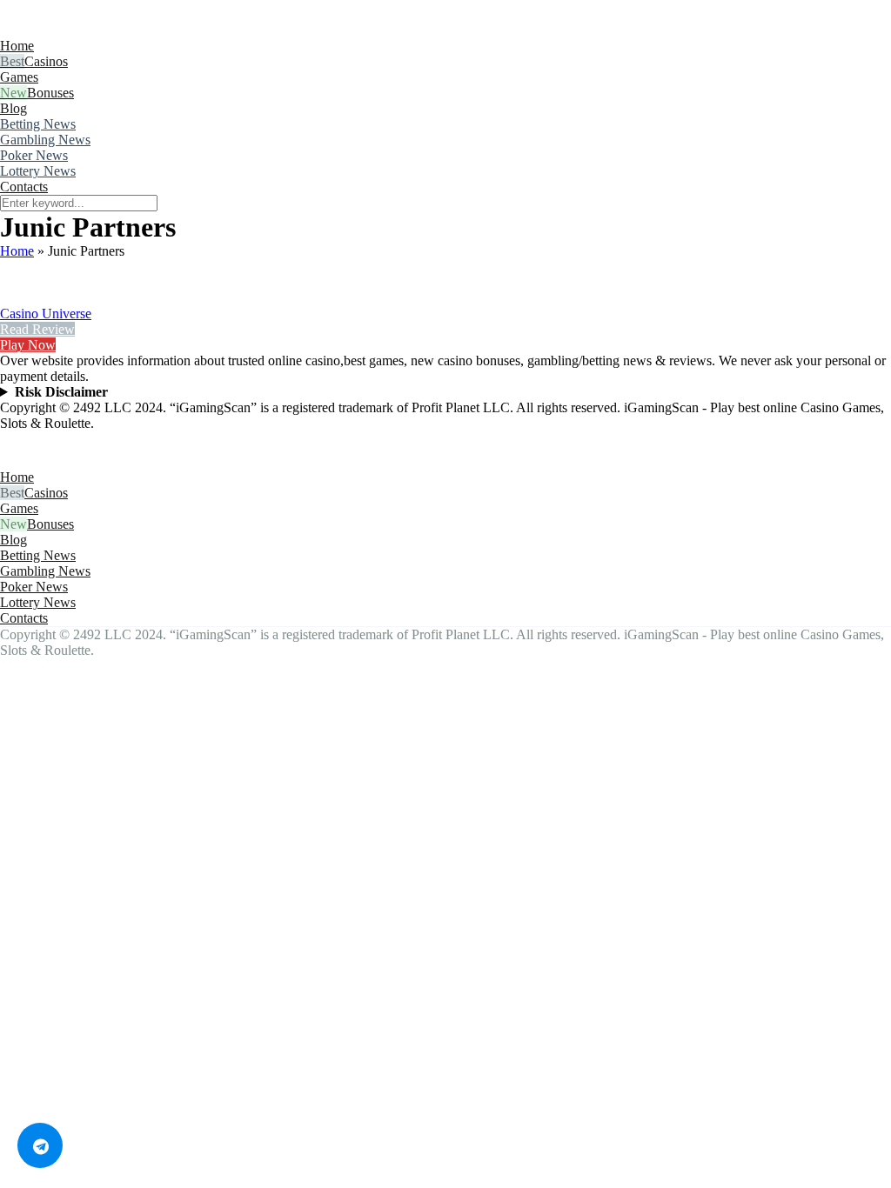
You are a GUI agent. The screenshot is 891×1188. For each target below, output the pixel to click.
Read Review (37, 329)
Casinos (46, 61)
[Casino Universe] (22, 297)
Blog (13, 108)
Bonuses (50, 92)
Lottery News (38, 171)
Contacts (24, 186)
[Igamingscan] (77, 30)
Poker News (34, 155)
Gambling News (45, 139)
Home (17, 45)
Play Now (28, 344)
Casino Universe (45, 313)
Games (19, 77)
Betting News (38, 124)
